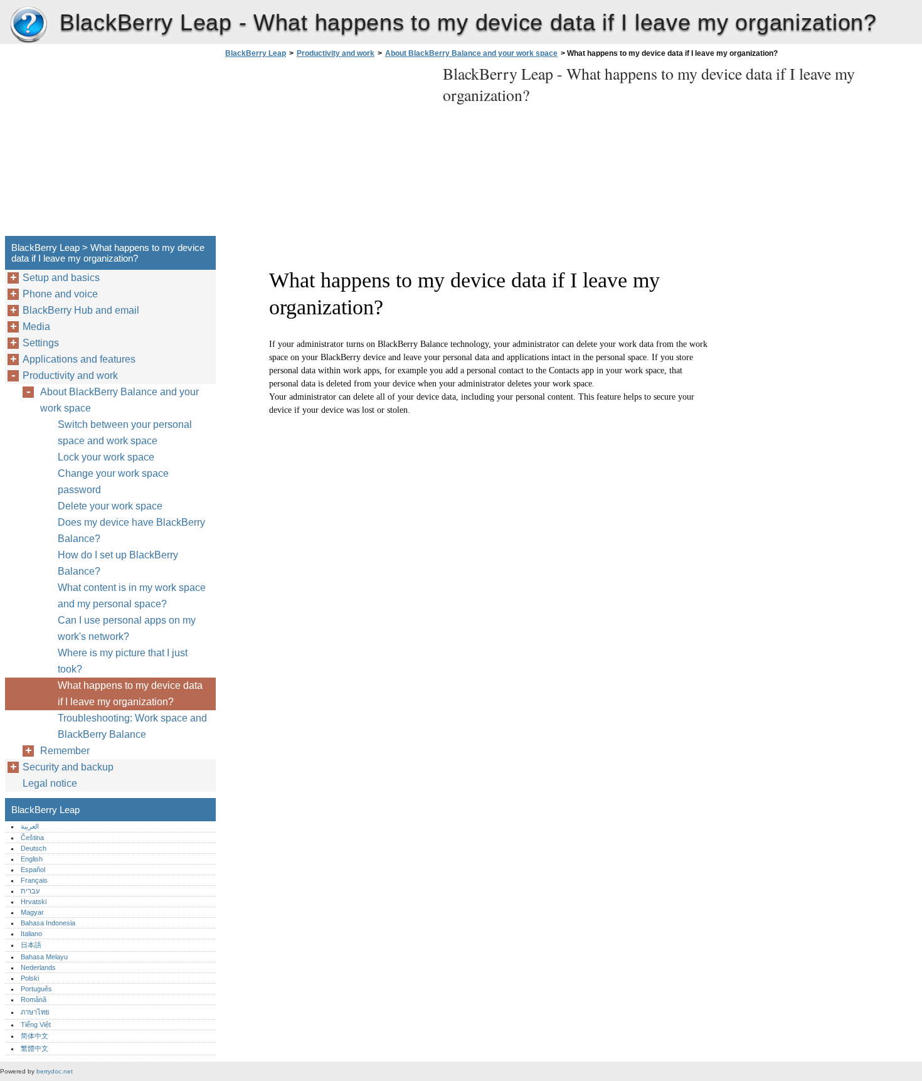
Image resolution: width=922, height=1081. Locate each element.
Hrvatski (33, 901)
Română (33, 999)
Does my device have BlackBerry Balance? (131, 530)
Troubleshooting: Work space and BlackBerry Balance (132, 726)
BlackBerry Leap (28, 25)
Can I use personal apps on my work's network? (127, 628)
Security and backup (68, 767)
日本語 (31, 945)
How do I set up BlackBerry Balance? (118, 563)
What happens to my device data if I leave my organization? (130, 693)
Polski (30, 978)
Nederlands (38, 967)
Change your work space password (113, 481)
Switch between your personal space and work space (125, 432)
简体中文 (34, 1036)
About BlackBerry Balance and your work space (471, 53)
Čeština (32, 837)
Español (33, 869)
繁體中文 (34, 1048)
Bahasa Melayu (44, 957)
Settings (41, 343)
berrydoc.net (54, 1071)
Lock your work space (106, 457)
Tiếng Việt (36, 1024)
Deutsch (33, 848)
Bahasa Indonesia (48, 923)
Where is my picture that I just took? (123, 660)
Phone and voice (60, 294)
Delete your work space (110, 506)
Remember (65, 750)
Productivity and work (335, 53)
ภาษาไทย (35, 1012)
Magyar (32, 912)
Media (36, 326)
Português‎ (36, 989)
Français (34, 880)
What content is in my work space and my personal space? (132, 595)
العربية (30, 826)
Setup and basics (61, 277)
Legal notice (50, 783)
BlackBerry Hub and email (81, 310)
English (32, 859)
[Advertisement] (327, 150)
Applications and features (79, 359)
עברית (30, 891)
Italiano (31, 933)
